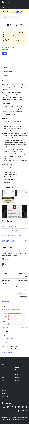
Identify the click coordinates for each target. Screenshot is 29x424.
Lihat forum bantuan (7, 338)
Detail (4, 60)
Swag (17, 383)
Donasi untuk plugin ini (8, 352)
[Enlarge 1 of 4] (12, 192)
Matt (4, 391)
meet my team (20, 293)
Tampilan (17, 362)
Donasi (18, 380)
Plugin (17, 367)
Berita (3, 364)
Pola (16, 370)
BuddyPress (6, 396)
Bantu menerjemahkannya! (14, 12)
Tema (16, 364)
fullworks (7, 49)
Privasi (3, 370)
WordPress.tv (6, 383)
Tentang (4, 362)
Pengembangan (7, 71)
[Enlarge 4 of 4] (25, 206)
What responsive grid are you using (11, 235)
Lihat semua (24, 327)
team (26, 293)
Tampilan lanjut (6, 301)
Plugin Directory (6, 7)
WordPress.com (7, 388)
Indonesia (8, 403)
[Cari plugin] (17, 17)
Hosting (4, 367)
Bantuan (5, 75)
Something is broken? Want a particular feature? (9, 240)
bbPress (5, 393)
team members (23, 296)
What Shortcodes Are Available (10, 231)
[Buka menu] (26, 2)
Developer (4, 380)
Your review (5, 327)
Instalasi (5, 67)
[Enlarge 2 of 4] (25, 192)
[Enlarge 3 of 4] (12, 199)
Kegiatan (17, 377)
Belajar (3, 375)
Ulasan (5, 64)
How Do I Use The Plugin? (9, 226)
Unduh (4, 54)
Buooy (7, 264)
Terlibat (17, 375)
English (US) (24, 290)
